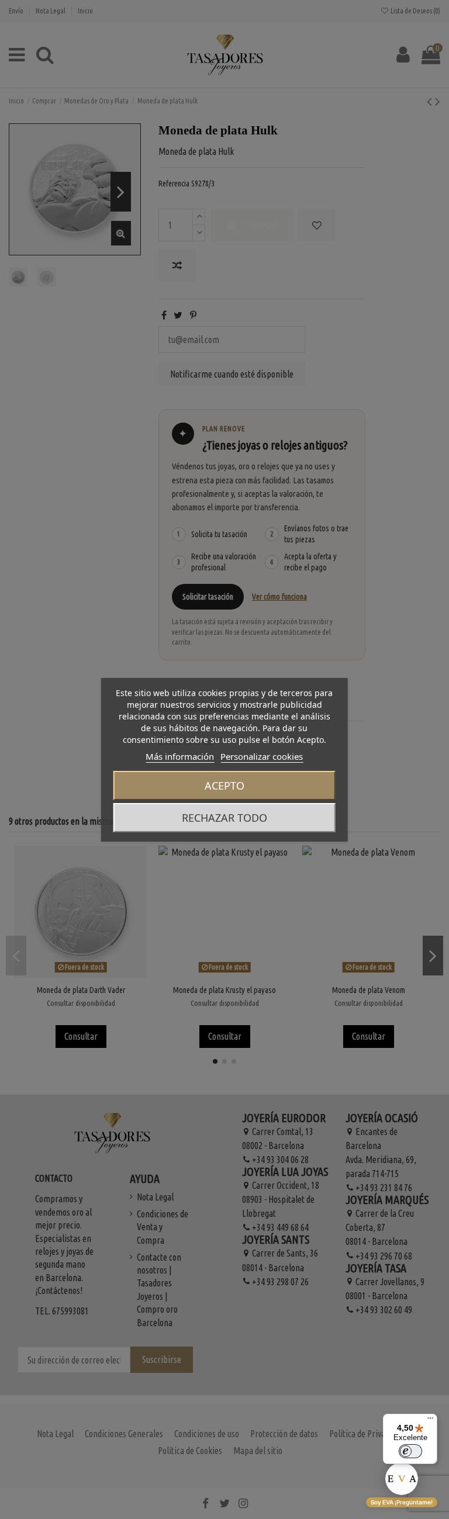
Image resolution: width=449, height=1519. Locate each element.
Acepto (224, 785)
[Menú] (430, 1421)
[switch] (410, 1451)
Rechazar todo (224, 818)
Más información (180, 756)
